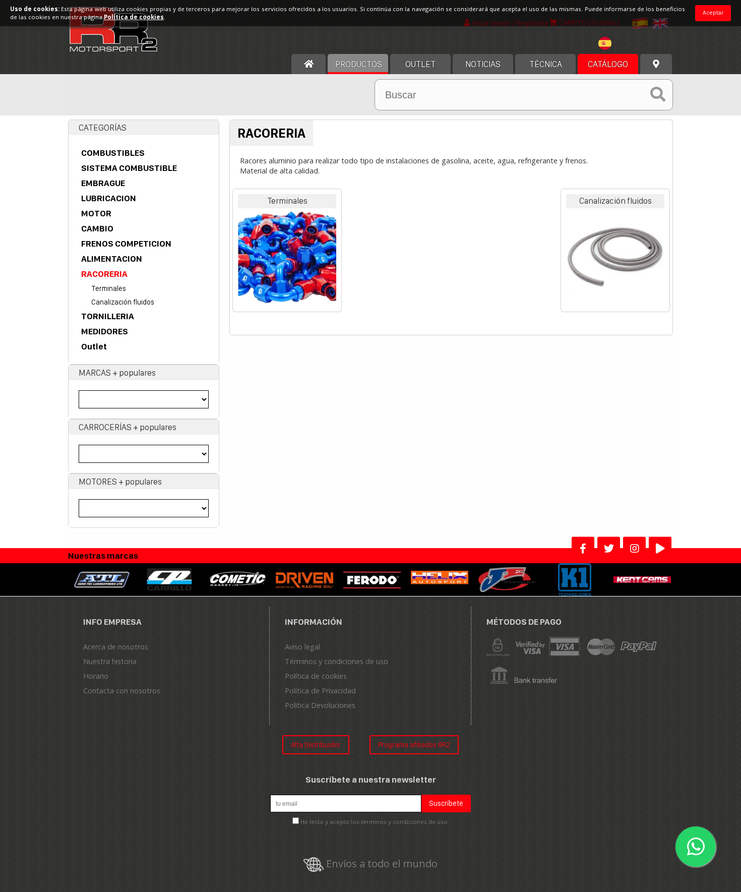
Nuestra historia (110, 661)
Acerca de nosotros (115, 646)
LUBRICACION (108, 198)
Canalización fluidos (122, 302)
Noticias (483, 64)
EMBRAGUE (103, 183)
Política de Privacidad (320, 690)
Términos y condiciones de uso (336, 661)
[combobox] (620, 44)
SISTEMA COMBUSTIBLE (129, 168)
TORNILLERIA (107, 316)
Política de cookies (316, 676)
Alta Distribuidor (316, 744)
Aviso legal (302, 646)
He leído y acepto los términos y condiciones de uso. (374, 821)
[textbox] (620, 43)
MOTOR (96, 213)
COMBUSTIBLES (113, 153)
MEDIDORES (104, 331)
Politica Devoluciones (320, 705)
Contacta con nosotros (121, 690)
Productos (358, 64)
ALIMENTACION (111, 259)
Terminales (108, 288)
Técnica (545, 64)
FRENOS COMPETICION (126, 244)
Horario (95, 676)
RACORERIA (104, 274)
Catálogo (608, 64)
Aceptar (713, 12)
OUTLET (420, 64)
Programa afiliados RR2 (414, 744)
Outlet (94, 346)
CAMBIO (97, 228)
